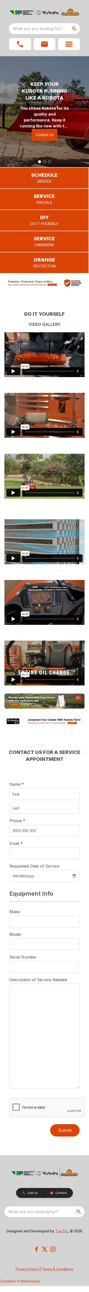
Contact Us (44, 135)
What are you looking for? (38, 28)
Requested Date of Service (34, 866)
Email (23, 843)
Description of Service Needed (38, 979)
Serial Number (23, 957)
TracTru (61, 1231)
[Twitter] (45, 1249)
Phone (17, 820)
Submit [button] (64, 1130)
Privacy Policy (27, 1269)
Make (14, 911)
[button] (20, 44)
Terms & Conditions (57, 1269)
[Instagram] (53, 1249)
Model (15, 934)
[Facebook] (36, 1249)
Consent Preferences (20, 1281)
